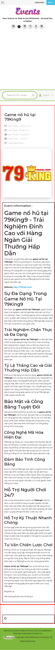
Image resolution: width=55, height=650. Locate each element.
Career (16, 631)
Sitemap (17, 633)
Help (23, 631)
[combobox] (48, 95)
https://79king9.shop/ (23, 287)
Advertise (26, 633)
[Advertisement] (27, 60)
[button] (3, 2)
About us (8, 631)
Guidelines (46, 631)
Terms (37, 631)
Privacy (29, 631)
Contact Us (37, 633)
